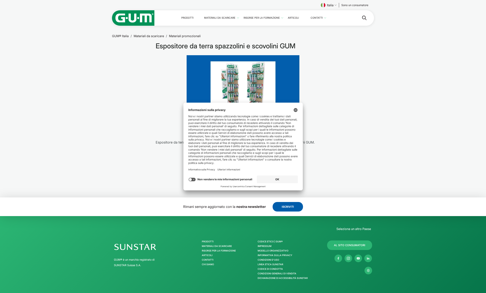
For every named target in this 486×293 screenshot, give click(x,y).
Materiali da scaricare (219, 17)
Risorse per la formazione (262, 17)
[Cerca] (361, 18)
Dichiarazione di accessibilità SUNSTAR (283, 278)
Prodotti (187, 17)
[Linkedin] (368, 258)
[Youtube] (358, 258)
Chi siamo (208, 264)
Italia (330, 5)
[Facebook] (338, 258)
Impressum (264, 246)
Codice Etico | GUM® (270, 241)
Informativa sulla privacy (275, 255)
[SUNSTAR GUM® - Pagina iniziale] (133, 18)
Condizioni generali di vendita (277, 273)
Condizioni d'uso (268, 260)
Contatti (317, 17)
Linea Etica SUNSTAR (270, 264)
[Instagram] (348, 258)
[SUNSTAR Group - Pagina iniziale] (145, 246)
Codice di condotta (270, 269)
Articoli (293, 17)
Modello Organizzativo (273, 251)
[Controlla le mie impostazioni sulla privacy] (368, 270)
